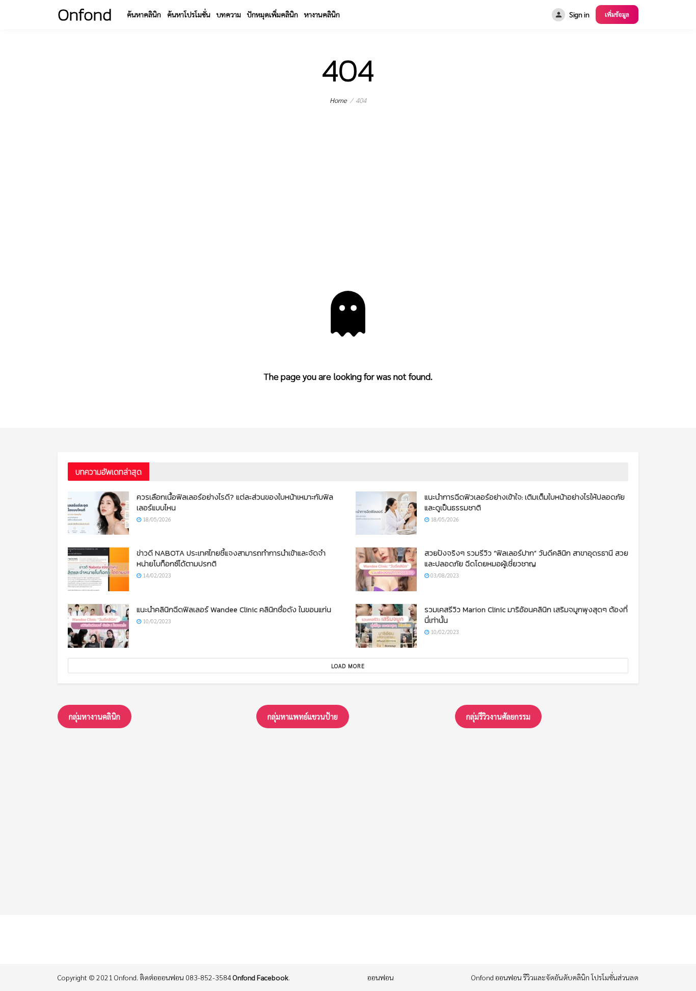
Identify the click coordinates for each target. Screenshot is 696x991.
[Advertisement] (348, 214)
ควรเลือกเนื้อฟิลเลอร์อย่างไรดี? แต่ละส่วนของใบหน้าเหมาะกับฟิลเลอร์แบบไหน (235, 502)
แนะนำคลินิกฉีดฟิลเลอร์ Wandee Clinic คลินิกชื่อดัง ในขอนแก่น (234, 609)
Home (338, 100)
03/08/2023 (444, 575)
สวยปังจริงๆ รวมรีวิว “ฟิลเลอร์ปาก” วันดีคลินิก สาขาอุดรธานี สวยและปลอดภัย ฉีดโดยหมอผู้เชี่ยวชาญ (526, 558)
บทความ (229, 14)
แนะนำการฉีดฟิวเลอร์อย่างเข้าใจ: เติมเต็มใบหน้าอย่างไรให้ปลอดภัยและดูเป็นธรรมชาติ (524, 502)
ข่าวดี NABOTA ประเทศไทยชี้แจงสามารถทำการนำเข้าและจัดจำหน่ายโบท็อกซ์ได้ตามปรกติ (231, 558)
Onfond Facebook (260, 977)
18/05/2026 (156, 519)
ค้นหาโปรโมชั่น (188, 14)
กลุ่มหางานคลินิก (94, 716)
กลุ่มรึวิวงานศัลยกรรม (498, 716)
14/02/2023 (156, 575)
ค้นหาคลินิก (144, 14)
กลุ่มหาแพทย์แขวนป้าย (302, 716)
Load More (348, 666)
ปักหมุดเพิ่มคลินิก (272, 14)
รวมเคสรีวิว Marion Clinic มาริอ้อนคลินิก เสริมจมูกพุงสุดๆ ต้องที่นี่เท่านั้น (526, 614)
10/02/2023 (156, 621)
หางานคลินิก (322, 14)
